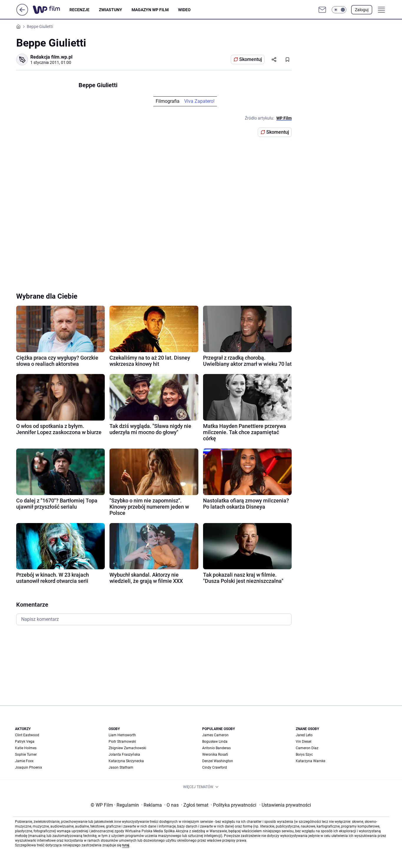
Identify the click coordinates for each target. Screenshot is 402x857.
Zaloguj (361, 9)
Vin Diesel (303, 741)
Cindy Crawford (214, 767)
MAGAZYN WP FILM (150, 9)
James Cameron (215, 735)
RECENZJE (79, 9)
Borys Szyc (304, 754)
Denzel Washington (217, 761)
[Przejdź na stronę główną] (22, 14)
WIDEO (184, 9)
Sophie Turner (26, 754)
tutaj (125, 845)
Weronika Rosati (215, 754)
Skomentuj (250, 59)
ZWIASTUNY (110, 9)
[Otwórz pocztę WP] (322, 9)
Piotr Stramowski (122, 741)
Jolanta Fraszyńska (124, 754)
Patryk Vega (24, 741)
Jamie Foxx (24, 761)
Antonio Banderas (216, 748)
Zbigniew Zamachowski (127, 748)
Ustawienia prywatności (285, 805)
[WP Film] (51, 9)
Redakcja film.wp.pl (51, 57)
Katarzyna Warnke (310, 761)
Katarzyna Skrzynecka (126, 761)
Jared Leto (304, 735)
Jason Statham (121, 767)
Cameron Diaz (307, 748)
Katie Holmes (25, 748)
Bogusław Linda (214, 741)
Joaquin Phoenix (28, 767)
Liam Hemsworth (122, 735)
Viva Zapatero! (199, 101)
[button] (339, 9)
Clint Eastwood (27, 735)
